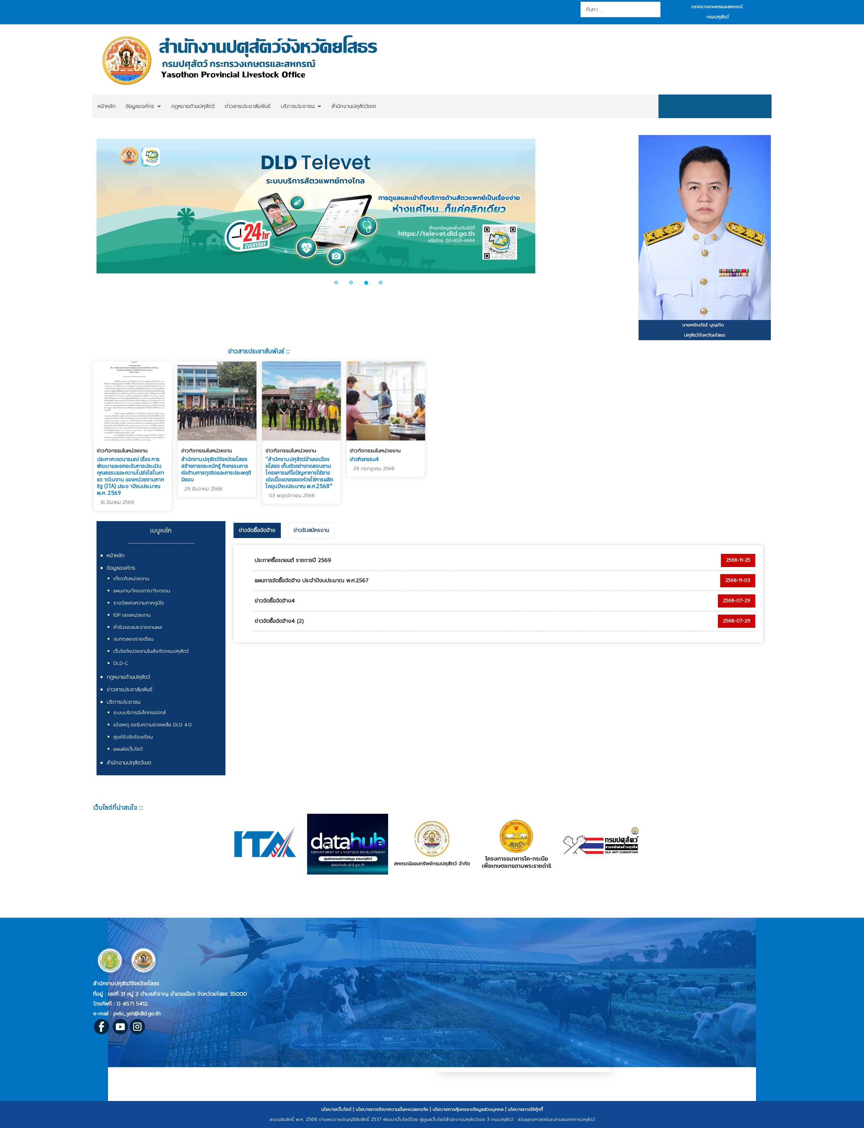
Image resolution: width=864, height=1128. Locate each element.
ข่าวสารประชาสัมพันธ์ (130, 690)
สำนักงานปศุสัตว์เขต (129, 763)
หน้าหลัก (116, 556)
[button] (90, 210)
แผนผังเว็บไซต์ (128, 749)
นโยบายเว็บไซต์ (336, 1109)
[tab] (257, 530)
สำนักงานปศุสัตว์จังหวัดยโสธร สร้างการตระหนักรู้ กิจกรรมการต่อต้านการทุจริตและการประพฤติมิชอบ (216, 469)
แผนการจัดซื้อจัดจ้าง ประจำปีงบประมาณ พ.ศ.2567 (312, 580)
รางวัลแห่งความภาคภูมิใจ (138, 603)
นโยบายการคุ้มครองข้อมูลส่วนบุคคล (468, 1109)
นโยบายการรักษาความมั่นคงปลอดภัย (392, 1109)
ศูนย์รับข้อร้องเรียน (133, 737)
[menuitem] (106, 106)
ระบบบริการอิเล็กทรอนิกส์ (139, 712)
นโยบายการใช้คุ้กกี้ (525, 1109)
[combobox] (620, 9)
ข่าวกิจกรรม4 (364, 459)
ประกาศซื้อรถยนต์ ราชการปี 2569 (293, 560)
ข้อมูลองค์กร (121, 568)
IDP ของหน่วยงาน (132, 615)
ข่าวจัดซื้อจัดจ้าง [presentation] (257, 530)
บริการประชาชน (123, 702)
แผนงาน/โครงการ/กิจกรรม (141, 590)
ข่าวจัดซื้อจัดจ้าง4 (275, 601)
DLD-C (120, 663)
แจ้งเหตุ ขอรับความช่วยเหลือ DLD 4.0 (152, 724)
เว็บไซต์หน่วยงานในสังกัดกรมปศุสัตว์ (151, 651)
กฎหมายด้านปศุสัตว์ (128, 677)
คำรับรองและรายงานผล (137, 627)
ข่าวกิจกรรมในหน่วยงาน (122, 450)
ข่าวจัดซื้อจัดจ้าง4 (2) (279, 621)
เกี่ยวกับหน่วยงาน (131, 578)
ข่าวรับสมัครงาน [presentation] (311, 530)
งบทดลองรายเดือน (133, 639)
